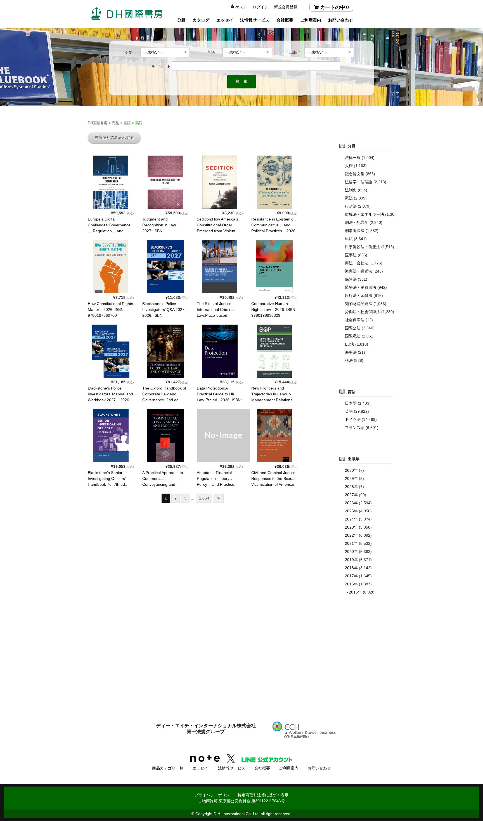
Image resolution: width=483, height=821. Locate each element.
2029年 (351, 478)
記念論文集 (354, 174)
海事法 (351, 352)
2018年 (351, 568)
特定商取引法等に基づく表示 (263, 795)
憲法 (349, 198)
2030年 (351, 470)
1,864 (204, 498)
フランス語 (354, 427)
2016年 (351, 584)
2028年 (351, 486)
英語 (349, 411)
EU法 (349, 344)
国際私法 (353, 336)
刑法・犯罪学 (356, 222)
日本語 (351, 403)
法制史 (351, 190)
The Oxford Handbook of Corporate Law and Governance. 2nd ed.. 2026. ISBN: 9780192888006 (164, 400)
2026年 (351, 503)
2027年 (351, 494)
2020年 (351, 551)
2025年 (351, 511)
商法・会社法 (356, 263)
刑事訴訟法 (354, 230)
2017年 (351, 576)
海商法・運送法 (358, 271)
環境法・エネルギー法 (364, 214)
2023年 (351, 527)
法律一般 (353, 157)
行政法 (351, 206)
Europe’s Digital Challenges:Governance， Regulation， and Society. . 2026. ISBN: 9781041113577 (109, 231)
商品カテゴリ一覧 (167, 768)
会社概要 (284, 20)
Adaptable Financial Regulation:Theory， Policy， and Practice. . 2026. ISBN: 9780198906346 (217, 484)
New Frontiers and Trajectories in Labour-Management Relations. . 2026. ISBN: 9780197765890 (273, 400)
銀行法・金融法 (358, 295)
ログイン (260, 7)
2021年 (351, 543)
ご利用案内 (310, 20)
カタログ (201, 20)
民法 (349, 238)
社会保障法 (354, 320)
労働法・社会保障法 (362, 311)
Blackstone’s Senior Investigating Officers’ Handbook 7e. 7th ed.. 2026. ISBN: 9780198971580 (107, 484)
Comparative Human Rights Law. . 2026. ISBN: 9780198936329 (273, 309)
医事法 (351, 255)
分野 (181, 20)
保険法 (351, 279)
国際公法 (353, 328)
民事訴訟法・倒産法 (362, 247)
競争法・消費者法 (360, 287)
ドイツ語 (353, 419)
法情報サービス (254, 20)
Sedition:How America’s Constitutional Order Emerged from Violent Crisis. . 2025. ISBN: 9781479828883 (217, 231)
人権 (349, 165)
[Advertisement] (241, 663)
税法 (349, 360)
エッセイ (224, 20)
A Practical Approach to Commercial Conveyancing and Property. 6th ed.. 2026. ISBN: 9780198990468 (163, 484)
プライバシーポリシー (214, 795)
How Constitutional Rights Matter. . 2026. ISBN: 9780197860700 (110, 309)
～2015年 (353, 592)
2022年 (351, 535)
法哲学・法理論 (358, 182)
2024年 (351, 519)
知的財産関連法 (358, 303)
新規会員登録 (285, 7)
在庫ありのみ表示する (114, 137)
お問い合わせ (340, 20)
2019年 (351, 559)
